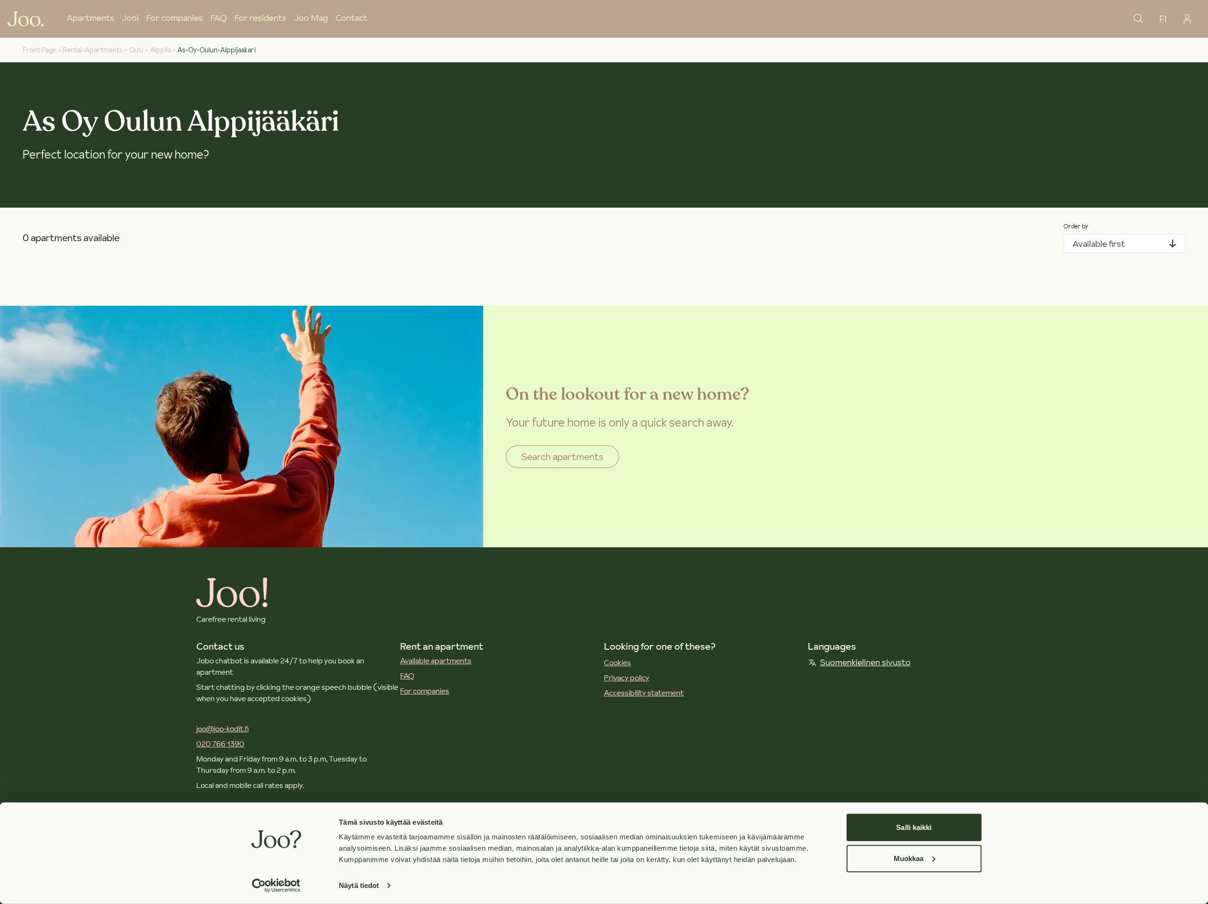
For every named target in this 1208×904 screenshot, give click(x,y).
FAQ (218, 18)
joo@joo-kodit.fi (222, 728)
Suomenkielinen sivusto (865, 662)
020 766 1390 (220, 743)
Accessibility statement (644, 692)
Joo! (130, 18)
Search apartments (562, 456)
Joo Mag (311, 18)
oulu (136, 50)
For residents (260, 18)
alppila (160, 50)
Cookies (617, 662)
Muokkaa (909, 858)
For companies (174, 18)
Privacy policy (626, 677)
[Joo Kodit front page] (26, 18)
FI (1162, 18)
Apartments (90, 18)
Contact (351, 18)
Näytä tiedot (359, 885)
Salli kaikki (913, 827)
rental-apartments (93, 50)
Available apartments (435, 660)
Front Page (39, 50)
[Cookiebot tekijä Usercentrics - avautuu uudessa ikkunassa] (276, 886)
